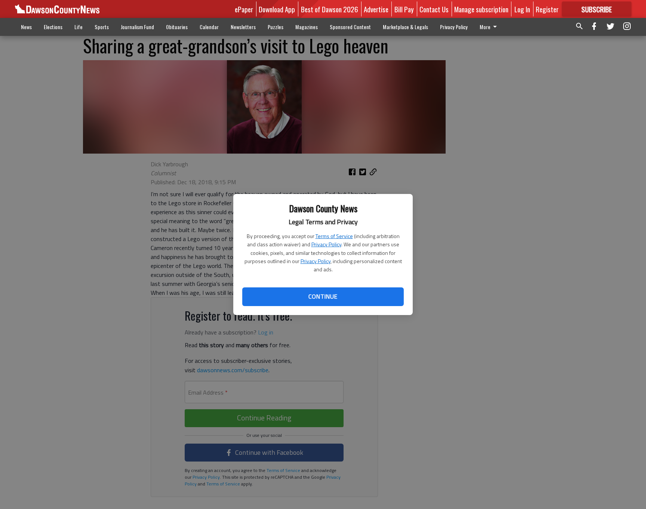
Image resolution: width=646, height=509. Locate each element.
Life (78, 27)
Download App (277, 9)
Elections (53, 27)
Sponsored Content (350, 27)
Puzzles (275, 27)
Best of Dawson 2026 (329, 9)
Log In (522, 9)
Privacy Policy (326, 244)
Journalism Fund (137, 27)
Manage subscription (481, 9)
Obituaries (177, 27)
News (26, 27)
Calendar (209, 27)
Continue (322, 296)
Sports (102, 27)
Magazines (306, 27)
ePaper (244, 9)
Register (547, 9)
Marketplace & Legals (405, 27)
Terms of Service (334, 236)
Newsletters (243, 27)
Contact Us (434, 9)
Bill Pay (404, 9)
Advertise (376, 9)
